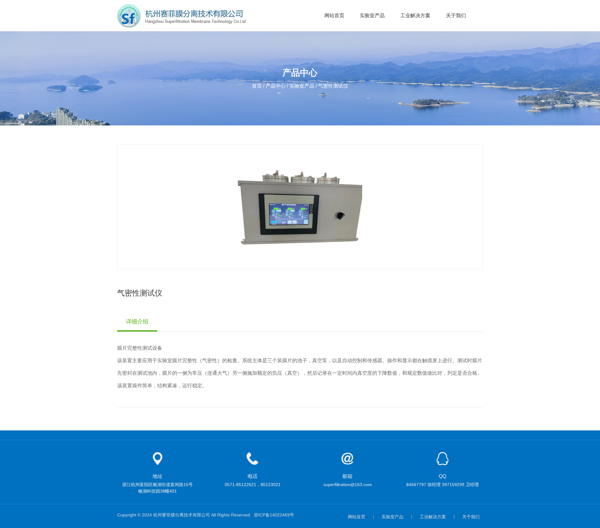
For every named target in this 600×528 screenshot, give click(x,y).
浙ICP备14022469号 (274, 514)
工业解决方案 (415, 15)
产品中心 (276, 86)
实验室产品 (372, 15)
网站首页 (334, 15)
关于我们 (456, 15)
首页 (257, 86)
